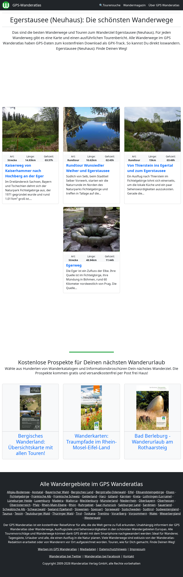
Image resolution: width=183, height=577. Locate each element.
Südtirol (148, 509)
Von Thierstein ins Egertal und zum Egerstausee (150, 168)
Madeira (57, 501)
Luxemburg (42, 501)
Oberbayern (147, 501)
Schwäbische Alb (14, 509)
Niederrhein (128, 501)
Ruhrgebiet (85, 505)
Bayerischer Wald (57, 492)
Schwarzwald (36, 509)
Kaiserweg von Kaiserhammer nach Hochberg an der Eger (24, 170)
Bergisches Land (82, 492)
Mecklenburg (89, 501)
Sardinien (149, 505)
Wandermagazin (134, 5)
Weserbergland (170, 513)
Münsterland (109, 501)
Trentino (103, 513)
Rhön (72, 505)
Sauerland (165, 505)
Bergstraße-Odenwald (111, 492)
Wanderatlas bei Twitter (65, 556)
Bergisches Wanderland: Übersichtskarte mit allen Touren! (30, 444)
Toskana (89, 513)
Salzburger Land (129, 505)
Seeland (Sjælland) (60, 509)
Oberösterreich (20, 505)
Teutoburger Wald (37, 513)
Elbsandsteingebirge (150, 492)
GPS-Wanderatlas (27, 5)
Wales (153, 513)
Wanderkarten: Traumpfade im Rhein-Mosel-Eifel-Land (91, 441)
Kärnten (125, 496)
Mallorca (72, 501)
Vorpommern (138, 513)
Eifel (131, 492)
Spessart (97, 509)
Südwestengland (167, 509)
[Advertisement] (91, 79)
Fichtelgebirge (19, 496)
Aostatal (37, 492)
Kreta (136, 496)
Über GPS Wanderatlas (164, 5)
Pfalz (36, 505)
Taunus (7, 513)
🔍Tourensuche (109, 5)
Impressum (137, 549)
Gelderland (89, 496)
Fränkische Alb (41, 496)
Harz (102, 496)
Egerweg (74, 265)
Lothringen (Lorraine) (157, 496)
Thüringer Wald (62, 513)
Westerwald (92, 518)
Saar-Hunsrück (106, 505)
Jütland (113, 496)
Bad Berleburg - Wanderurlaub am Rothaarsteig (152, 441)
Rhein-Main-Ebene (54, 505)
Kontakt (128, 556)
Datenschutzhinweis (113, 549)
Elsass (170, 492)
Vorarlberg (119, 513)
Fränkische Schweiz (66, 496)
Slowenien (82, 509)
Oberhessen (165, 501)
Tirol (79, 513)
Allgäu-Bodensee (18, 492)
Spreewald (112, 509)
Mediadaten (88, 549)
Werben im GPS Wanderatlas (57, 549)
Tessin (19, 513)
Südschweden (131, 509)
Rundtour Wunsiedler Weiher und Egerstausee (88, 168)
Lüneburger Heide (19, 501)
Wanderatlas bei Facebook (102, 556)
